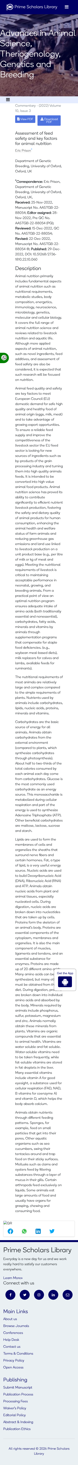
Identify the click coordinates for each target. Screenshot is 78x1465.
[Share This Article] (10, 1231)
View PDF (26, 119)
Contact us (11, 1347)
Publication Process (18, 1394)
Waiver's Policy (14, 1408)
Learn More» (13, 1278)
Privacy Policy (13, 1360)
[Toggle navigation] (66, 7)
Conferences (13, 1333)
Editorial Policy (14, 1415)
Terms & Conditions (18, 1353)
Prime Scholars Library (35, 7)
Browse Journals (16, 1326)
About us (10, 1319)
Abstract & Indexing (18, 1422)
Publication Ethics (17, 1429)
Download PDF (51, 121)
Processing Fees (15, 1401)
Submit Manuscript (17, 1387)
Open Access (13, 1367)
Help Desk (11, 1340)
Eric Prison (23, 151)
